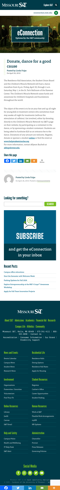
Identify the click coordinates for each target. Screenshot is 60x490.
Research (51, 320)
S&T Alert (7, 451)
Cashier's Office (38, 389)
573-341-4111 (43, 332)
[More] (34, 161)
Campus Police (9, 439)
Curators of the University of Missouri (28, 482)
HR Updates (36, 424)
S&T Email (8, 424)
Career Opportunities (40, 393)
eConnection (30, 32)
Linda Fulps (21, 70)
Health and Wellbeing (12, 443)
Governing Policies (39, 451)
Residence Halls (38, 358)
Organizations (9, 385)
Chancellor (36, 439)
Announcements (43, 181)
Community (40, 326)
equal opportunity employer (38, 480)
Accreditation (10, 338)
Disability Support (30, 340)
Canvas (6, 420)
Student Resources (39, 379)
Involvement (9, 379)
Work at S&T (37, 412)
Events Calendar (10, 358)
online (32, 138)
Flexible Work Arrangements (43, 416)
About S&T (9, 320)
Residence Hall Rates (40, 367)
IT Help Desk (9, 447)
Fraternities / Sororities (13, 389)
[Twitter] (14, 161)
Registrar (35, 385)
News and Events (11, 353)
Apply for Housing (39, 371)
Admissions (19, 320)
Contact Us (36, 334)
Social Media (30, 466)
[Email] (27, 161)
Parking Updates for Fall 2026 (15, 280)
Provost (35, 443)
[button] (56, 5)
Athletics (30, 326)
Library (6, 412)
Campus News (9, 363)
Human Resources (39, 406)
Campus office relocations (14, 272)
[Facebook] (7, 161)
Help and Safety (10, 433)
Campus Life (20, 326)
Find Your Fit (9, 398)
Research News (10, 371)
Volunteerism (9, 393)
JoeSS (6, 416)
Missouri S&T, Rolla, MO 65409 (18, 332)
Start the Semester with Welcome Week (19, 276)
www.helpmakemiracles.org (16, 141)
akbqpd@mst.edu (12, 148)
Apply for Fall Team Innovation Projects (19, 291)
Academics (30, 320)
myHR (34, 420)
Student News (9, 367)
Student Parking (38, 398)
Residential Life (38, 353)
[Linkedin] (21, 161)
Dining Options (38, 363)
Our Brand (50, 338)
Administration (38, 433)
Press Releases (37, 447)
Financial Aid (41, 320)
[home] (19, 5)
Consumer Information (31, 338)
